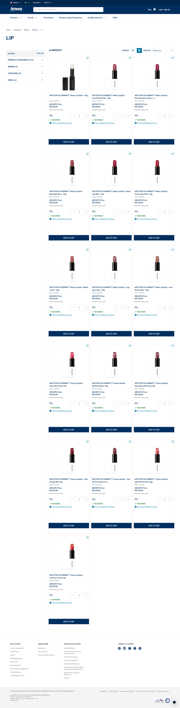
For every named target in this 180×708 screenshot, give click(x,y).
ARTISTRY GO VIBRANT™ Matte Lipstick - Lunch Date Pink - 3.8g (109, 96)
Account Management (17, 648)
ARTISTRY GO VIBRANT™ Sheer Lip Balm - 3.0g (68, 95)
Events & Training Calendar (46, 655)
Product (12, 655)
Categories (17, 30)
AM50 (115, 17)
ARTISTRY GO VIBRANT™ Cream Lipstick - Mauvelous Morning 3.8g (152, 384)
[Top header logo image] (16, 9)
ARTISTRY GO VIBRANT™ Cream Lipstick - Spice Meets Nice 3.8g (152, 480)
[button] (25, 60)
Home (8, 30)
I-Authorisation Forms (17, 675)
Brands (31, 17)
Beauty (26, 30)
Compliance (103, 691)
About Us (47, 2)
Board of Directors (69, 648)
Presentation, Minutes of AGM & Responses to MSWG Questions (74, 668)
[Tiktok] (140, 648)
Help (149, 9)
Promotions (49, 17)
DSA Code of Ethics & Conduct (146, 691)
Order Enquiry (14, 651)
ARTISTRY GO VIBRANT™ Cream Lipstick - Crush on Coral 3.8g (66, 576)
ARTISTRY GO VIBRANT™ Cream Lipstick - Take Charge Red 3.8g (68, 480)
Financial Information (71, 657)
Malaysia (15, 2)
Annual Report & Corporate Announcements (72, 652)
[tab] (25, 60)
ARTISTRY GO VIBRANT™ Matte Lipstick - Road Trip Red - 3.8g (111, 192)
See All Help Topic (15, 672)
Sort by (146, 50)
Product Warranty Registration (19, 669)
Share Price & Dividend (71, 660)
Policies (66, 678)
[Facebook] (129, 648)
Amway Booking (15, 665)
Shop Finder (14, 662)
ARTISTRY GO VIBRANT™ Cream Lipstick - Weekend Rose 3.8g (109, 384)
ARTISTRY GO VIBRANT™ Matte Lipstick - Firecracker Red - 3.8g (151, 192)
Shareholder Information (72, 664)
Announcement (43, 651)
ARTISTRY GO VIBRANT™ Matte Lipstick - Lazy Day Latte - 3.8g (111, 288)
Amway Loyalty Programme (70, 17)
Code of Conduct (163, 691)
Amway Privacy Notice (127, 691)
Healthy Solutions (95, 17)
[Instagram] (119, 648)
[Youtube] (124, 648)
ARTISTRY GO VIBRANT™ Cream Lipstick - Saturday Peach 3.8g (66, 384)
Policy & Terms (113, 691)
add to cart (68, 142)
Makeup (35, 30)
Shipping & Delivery (16, 658)
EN (26, 2)
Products (14, 17)
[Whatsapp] (134, 648)
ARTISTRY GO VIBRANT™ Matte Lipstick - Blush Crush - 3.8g (68, 288)
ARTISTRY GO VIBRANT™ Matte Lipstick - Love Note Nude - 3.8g (154, 288)
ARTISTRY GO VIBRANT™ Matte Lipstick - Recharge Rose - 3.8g (66, 192)
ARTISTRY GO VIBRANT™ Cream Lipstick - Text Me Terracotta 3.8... (111, 480)
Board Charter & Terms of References (71, 673)
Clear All (40, 53)
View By (125, 50)
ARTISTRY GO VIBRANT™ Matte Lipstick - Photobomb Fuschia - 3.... (151, 96)
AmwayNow (37, 2)
